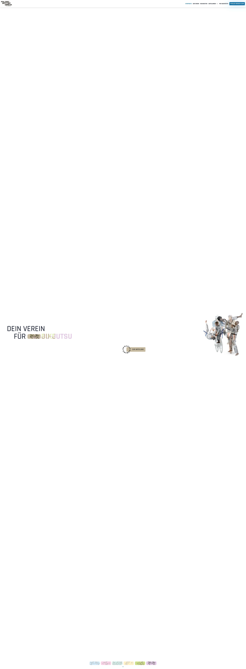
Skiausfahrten (36, 344)
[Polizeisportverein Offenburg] (6, 3)
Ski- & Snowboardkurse (22, 344)
